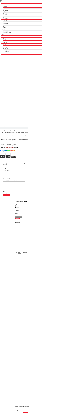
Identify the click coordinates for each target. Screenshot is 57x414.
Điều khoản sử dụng (5, 48)
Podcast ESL (16, 126)
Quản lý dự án (4, 27)
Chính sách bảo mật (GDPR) (8, 50)
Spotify (16, 205)
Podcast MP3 (4, 148)
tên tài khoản (16, 213)
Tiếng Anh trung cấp (5, 18)
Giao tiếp (4, 15)
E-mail (16, 206)
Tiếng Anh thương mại (5, 126)
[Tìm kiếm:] (19, 412)
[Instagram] (11, 150)
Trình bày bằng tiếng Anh (6, 9)
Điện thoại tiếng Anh (5, 10)
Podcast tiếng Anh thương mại (14, 130)
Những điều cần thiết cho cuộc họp (7, 31)
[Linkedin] (6, 150)
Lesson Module (16, 147)
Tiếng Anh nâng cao (5, 17)
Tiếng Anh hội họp (5, 6)
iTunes (16, 204)
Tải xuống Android (5, 36)
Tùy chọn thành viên (5, 42)
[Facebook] (1, 150)
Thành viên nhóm (5, 47)
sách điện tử (3, 29)
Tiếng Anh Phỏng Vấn (5, 11)
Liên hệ (4, 52)
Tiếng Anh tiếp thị (5, 26)
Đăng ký (3, 53)
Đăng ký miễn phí (5, 46)
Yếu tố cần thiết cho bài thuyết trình (7, 32)
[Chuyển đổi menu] (21, 3)
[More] (13, 150)
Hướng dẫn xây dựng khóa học (8, 41)
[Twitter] (4, 150)
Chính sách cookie (7, 51)
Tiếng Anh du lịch (5, 13)
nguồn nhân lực (5, 24)
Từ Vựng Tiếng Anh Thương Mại (6, 20)
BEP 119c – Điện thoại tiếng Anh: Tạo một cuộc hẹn (22, 252)
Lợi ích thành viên (5, 44)
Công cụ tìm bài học (7, 5)
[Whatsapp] (8, 150)
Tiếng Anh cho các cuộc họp (12, 126)
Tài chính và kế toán (5, 23)
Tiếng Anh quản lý (5, 14)
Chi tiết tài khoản (5, 38)
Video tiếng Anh (5, 22)
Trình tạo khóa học (5, 39)
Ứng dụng (3, 34)
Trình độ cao (1, 126)
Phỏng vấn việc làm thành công (6, 33)
